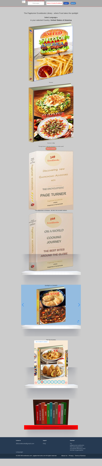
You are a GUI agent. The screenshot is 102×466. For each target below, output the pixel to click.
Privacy (71, 455)
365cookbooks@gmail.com (24, 443)
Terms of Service (80, 455)
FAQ (44, 443)
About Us (64, 455)
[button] (79, 304)
